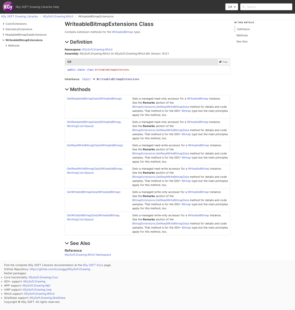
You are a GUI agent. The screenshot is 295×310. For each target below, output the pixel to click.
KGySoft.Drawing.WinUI (58, 16)
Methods (13, 45)
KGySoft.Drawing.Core (43, 277)
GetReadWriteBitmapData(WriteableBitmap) (95, 145)
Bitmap (186, 110)
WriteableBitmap (122, 32)
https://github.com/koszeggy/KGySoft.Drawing (60, 269)
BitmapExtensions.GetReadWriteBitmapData (160, 106)
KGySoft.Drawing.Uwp (37, 289)
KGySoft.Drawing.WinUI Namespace (88, 254)
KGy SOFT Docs (93, 265)
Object (86, 79)
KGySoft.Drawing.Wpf (36, 285)
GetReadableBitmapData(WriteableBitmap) (94, 98)
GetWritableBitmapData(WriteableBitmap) (94, 192)
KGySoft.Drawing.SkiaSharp (47, 297)
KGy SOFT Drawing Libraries (19, 16)
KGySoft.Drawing (34, 281)
